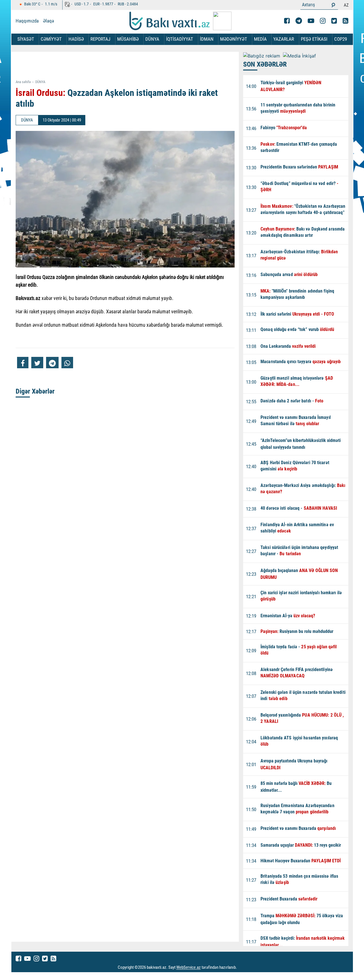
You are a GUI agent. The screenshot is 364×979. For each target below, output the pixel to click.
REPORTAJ (100, 39)
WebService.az (188, 967)
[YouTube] (311, 21)
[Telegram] (298, 21)
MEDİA (260, 39)
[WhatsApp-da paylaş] (67, 362)
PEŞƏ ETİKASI (314, 39)
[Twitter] (334, 21)
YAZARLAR (283, 39)
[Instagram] (323, 21)
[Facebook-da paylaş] (23, 362)
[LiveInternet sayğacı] (242, 967)
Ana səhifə (23, 82)
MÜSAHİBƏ (128, 39)
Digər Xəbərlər (35, 391)
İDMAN (207, 39)
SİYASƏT (25, 39)
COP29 (340, 39)
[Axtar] (333, 4)
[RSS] (345, 21)
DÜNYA (152, 39)
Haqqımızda (27, 21)
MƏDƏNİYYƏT (233, 39)
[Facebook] (287, 21)
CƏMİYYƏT (51, 39)
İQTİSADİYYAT (179, 39)
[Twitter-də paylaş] (37, 362)
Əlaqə (48, 21)
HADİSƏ (76, 39)
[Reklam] (129, 66)
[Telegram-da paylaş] (52, 362)
